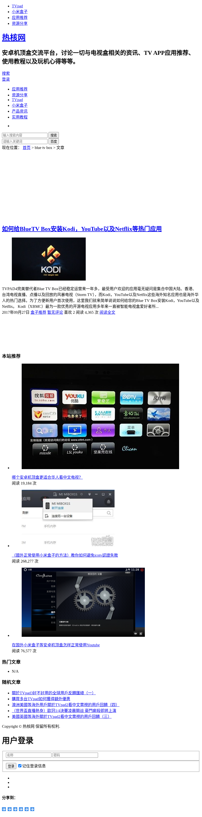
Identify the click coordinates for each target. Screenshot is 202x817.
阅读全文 (107, 312)
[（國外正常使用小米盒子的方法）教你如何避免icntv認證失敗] (68, 546)
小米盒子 (20, 12)
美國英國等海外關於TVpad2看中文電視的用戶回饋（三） (62, 716)
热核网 (14, 37)
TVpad (17, 6)
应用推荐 (20, 17)
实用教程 (20, 117)
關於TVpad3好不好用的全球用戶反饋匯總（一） (54, 693)
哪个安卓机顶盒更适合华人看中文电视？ (47, 477)
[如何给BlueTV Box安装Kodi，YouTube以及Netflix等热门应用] (49, 279)
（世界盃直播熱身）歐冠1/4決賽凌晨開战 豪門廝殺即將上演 (64, 711)
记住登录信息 (34, 766)
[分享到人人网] (21, 809)
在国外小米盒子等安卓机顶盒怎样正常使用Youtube (56, 645)
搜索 (6, 73)
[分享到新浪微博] (10, 809)
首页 (27, 148)
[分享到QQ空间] (4, 809)
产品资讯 (20, 111)
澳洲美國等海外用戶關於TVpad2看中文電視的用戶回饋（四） (65, 705)
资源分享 (20, 23)
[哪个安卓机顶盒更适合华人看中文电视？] (100, 468)
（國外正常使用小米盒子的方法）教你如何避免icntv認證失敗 (65, 555)
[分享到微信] (27, 809)
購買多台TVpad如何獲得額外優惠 (41, 699)
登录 (6, 79)
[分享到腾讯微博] (15, 809)
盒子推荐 (38, 312)
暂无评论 (55, 312)
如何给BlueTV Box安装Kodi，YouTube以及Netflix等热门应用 (82, 229)
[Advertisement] (101, 184)
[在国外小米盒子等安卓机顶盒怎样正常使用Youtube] (83, 635)
